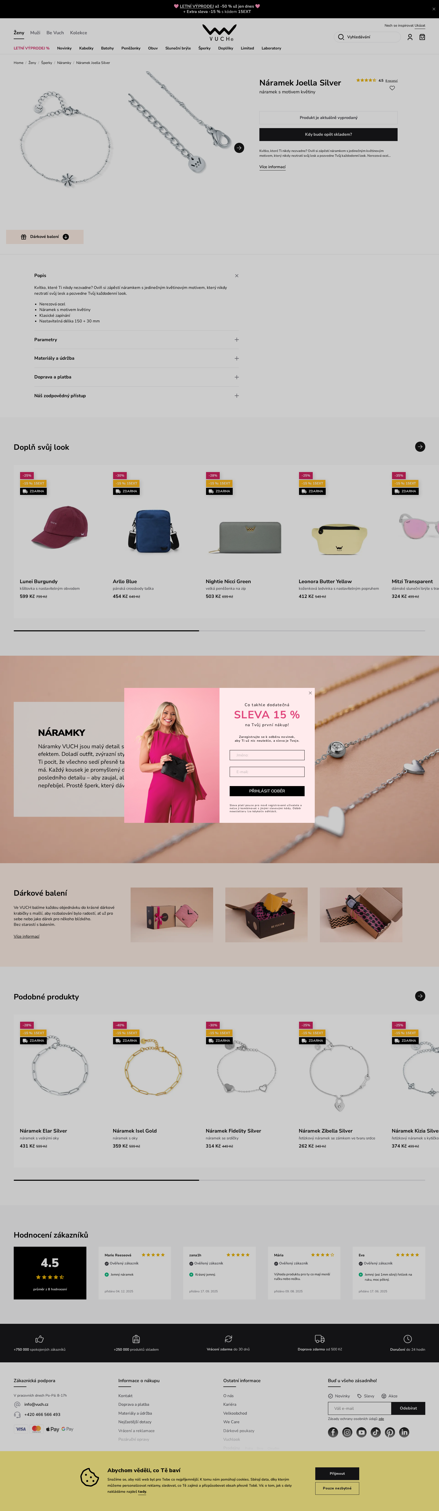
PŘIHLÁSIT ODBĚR (267, 791)
